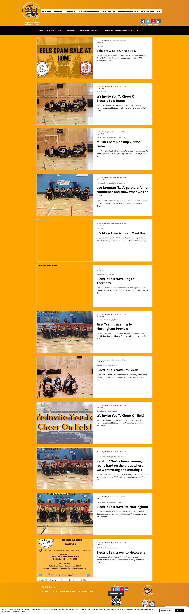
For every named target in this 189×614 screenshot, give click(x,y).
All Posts (40, 30)
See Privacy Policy (18, 611)
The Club (50, 30)
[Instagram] (153, 21)
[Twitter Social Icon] (117, 589)
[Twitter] (148, 21)
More (138, 30)
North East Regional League (89, 30)
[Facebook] (143, 21)
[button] (150, 30)
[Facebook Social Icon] (113, 589)
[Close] (186, 610)
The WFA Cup (101, 46)
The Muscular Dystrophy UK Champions (118, 30)
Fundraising (70, 30)
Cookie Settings (166, 610)
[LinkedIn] (159, 21)
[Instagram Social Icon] (122, 589)
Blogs (60, 30)
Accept (179, 610)
